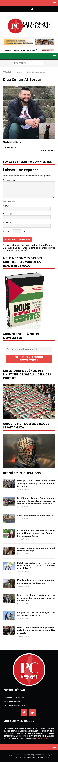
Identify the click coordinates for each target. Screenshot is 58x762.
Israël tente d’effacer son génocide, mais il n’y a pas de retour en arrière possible (36, 630)
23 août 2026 (24, 604)
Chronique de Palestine (14, 697)
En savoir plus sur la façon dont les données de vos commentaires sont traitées (29, 249)
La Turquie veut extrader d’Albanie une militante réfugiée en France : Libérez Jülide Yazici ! (36, 533)
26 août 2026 (24, 539)
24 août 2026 (24, 586)
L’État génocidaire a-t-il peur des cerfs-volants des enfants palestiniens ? (36, 565)
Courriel (7, 214)
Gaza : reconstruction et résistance (35, 515)
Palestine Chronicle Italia (14, 706)
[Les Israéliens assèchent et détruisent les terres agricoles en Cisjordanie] (9, 598)
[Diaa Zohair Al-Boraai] (29, 137)
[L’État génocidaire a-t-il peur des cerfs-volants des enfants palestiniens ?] (9, 566)
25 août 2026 (24, 571)
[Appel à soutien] (29, 43)
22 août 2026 (24, 636)
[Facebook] (26, 9)
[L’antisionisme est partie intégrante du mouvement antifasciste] (9, 583)
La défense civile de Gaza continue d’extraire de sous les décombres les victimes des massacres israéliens (36, 501)
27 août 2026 (24, 519)
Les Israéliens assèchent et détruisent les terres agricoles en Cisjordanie (36, 598)
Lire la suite (42, 738)
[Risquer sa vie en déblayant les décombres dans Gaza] (9, 615)
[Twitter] (32, 9)
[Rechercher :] (29, 63)
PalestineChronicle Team (38, 757)
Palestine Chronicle (12, 702)
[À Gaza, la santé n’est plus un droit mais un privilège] (9, 551)
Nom (5, 206)
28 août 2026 (24, 507)
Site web (7, 222)
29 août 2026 (24, 489)
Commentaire (9, 180)
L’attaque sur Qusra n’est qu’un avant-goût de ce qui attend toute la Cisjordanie (36, 483)
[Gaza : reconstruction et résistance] (9, 518)
